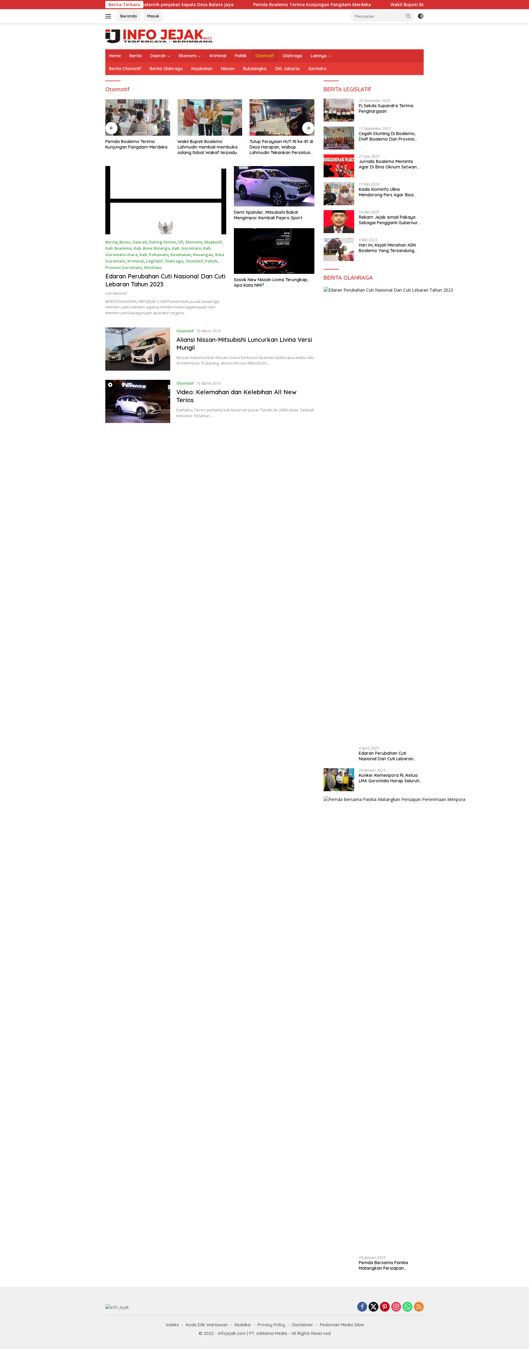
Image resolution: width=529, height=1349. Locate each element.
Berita (135, 56)
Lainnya (319, 56)
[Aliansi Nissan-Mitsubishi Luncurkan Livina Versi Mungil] (137, 349)
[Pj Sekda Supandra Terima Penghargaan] (339, 110)
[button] (408, 16)
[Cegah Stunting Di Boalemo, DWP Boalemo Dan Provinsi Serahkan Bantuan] (339, 138)
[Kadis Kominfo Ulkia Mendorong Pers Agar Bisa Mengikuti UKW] (339, 193)
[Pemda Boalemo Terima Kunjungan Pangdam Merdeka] (137, 117)
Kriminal (218, 56)
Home (115, 56)
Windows (153, 267)
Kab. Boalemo (118, 248)
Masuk (153, 15)
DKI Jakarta (287, 68)
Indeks (172, 1325)
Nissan (227, 68)
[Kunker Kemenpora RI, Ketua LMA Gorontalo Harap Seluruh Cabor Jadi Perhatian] (339, 779)
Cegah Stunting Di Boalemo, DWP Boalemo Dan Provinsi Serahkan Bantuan (387, 136)
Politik (241, 56)
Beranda (128, 15)
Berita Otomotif (125, 68)
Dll (180, 242)
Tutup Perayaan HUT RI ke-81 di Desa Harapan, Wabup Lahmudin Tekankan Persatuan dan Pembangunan (281, 147)
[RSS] (419, 1307)
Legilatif (154, 261)
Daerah (158, 56)
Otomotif (264, 56)
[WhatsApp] (407, 1307)
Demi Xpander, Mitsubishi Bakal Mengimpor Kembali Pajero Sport (268, 215)
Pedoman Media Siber (342, 1325)
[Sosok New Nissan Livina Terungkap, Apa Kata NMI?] (274, 251)
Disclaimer (302, 1325)
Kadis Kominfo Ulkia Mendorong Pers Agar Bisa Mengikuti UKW (386, 192)
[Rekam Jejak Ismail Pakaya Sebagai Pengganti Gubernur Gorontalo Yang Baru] (339, 221)
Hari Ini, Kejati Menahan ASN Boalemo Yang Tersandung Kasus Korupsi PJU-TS (387, 247)
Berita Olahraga (166, 68)
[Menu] (109, 16)
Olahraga (292, 56)
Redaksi (242, 1325)
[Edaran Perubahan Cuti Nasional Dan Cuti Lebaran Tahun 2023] (165, 200)
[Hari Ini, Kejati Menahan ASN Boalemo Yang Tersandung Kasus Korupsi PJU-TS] (339, 249)
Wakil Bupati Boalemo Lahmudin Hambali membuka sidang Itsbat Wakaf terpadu (208, 147)
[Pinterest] (385, 1307)
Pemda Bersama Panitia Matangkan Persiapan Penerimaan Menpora (383, 1265)
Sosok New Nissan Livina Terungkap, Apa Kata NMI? (271, 282)
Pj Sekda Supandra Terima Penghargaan (386, 108)
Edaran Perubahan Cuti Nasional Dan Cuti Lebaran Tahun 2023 (386, 755)
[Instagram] (396, 1307)
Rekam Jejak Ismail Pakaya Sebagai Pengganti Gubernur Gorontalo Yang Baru (388, 219)
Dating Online (162, 242)
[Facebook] (362, 1307)
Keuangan (203, 254)
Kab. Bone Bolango (152, 248)
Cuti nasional (116, 293)
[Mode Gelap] (421, 16)
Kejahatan (201, 68)
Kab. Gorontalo (186, 248)
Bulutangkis (255, 68)
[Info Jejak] (158, 36)
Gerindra (317, 68)
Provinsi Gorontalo (123, 267)
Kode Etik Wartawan (207, 1325)
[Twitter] (373, 1307)
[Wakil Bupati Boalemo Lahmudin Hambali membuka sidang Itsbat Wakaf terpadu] (210, 117)
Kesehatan (181, 254)
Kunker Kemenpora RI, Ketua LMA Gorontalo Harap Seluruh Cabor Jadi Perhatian (389, 778)
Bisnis (124, 242)
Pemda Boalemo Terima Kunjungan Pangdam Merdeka (273, 4)
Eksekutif (213, 242)
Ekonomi (188, 56)
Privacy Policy (271, 1325)
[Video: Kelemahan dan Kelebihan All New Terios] (137, 401)
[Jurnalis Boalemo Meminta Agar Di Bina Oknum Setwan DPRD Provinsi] (339, 165)
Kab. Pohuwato (154, 254)
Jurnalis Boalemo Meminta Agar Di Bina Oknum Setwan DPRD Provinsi (388, 164)
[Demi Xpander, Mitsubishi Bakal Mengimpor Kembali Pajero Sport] (274, 186)
